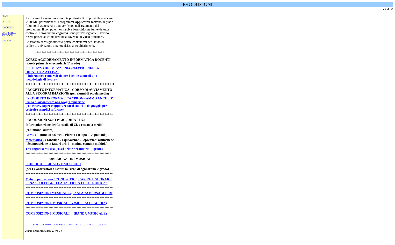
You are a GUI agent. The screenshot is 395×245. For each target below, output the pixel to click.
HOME (5, 16)
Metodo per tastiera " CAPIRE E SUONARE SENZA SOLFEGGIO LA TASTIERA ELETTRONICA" (69, 181)
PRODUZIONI (8, 27)
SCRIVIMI (6, 41)
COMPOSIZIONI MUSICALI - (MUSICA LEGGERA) (66, 203)
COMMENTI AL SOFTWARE (9, 34)
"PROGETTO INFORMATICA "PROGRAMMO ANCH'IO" (70, 98)
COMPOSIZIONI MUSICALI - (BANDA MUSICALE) (66, 213)
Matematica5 (35, 140)
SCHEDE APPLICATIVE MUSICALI (53, 164)
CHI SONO (6, 22)
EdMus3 (31, 134)
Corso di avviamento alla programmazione (55, 102)
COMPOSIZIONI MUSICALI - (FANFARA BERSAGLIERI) (69, 193)
